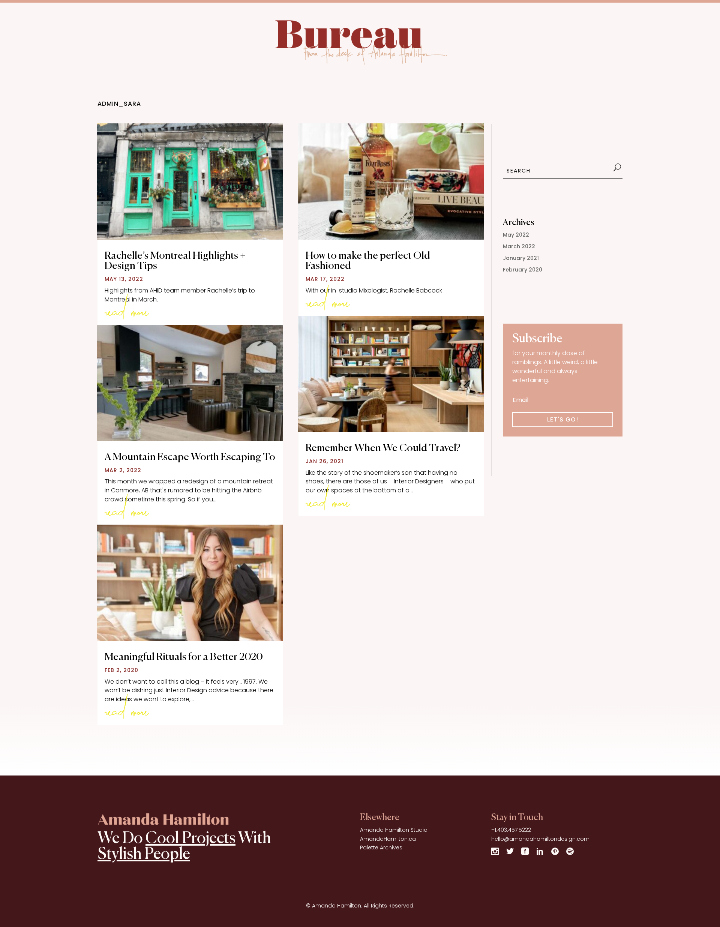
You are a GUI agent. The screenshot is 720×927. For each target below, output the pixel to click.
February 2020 (522, 269)
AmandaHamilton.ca (388, 839)
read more (127, 308)
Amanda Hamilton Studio (394, 830)
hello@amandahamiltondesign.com (540, 839)
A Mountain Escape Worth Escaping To (190, 457)
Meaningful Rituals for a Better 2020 (184, 657)
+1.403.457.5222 (511, 830)
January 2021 (521, 258)
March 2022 (519, 246)
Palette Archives (381, 847)
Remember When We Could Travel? (383, 448)
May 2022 (516, 234)
